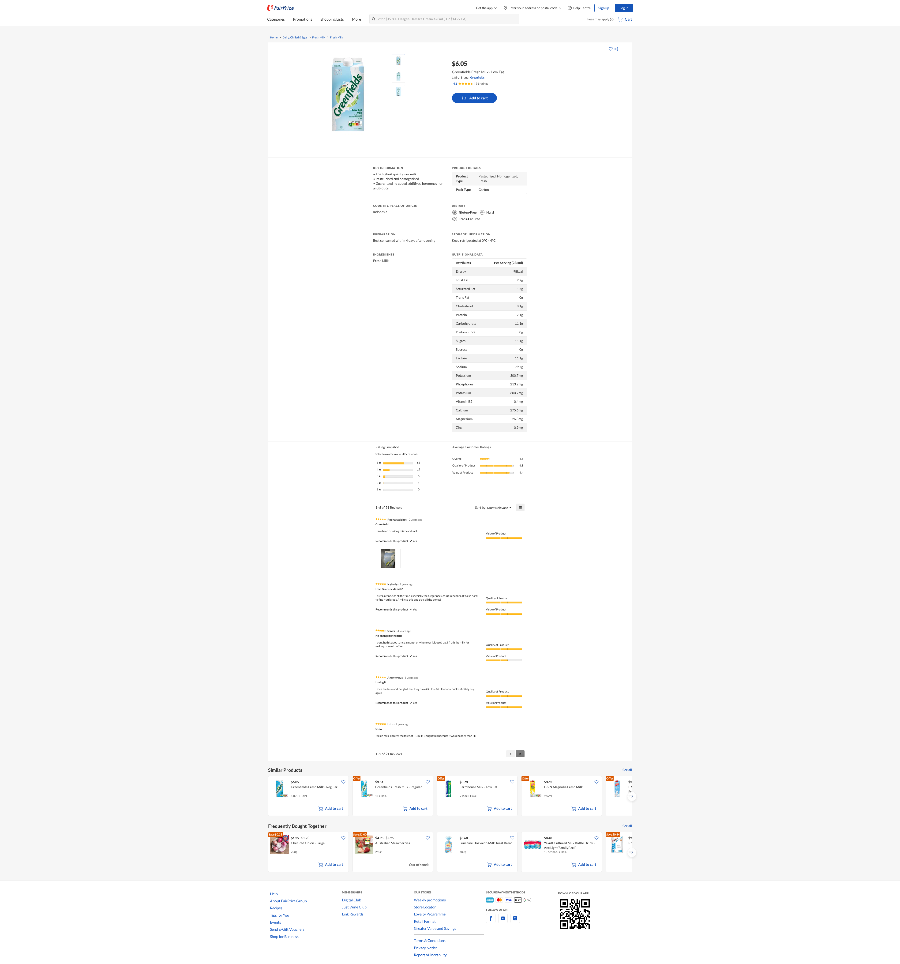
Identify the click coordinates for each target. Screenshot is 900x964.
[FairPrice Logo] (280, 8)
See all (627, 770)
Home (274, 37)
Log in (624, 8)
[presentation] (388, 558)
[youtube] (503, 921)
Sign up (603, 8)
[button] (612, 20)
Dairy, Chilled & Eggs (294, 37)
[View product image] (398, 61)
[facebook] (490, 921)
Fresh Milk (318, 37)
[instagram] (515, 921)
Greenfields (477, 77)
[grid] (450, 796)
